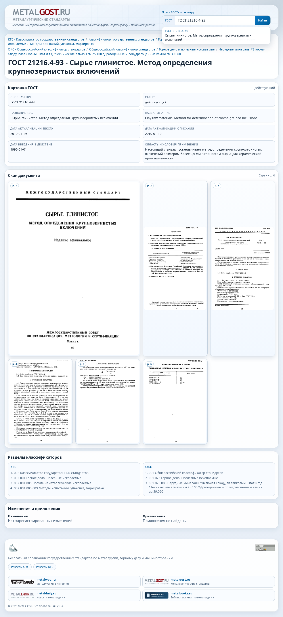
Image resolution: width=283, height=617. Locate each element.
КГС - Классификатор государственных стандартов (46, 39)
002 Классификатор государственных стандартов (51, 473)
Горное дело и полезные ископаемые (187, 49)
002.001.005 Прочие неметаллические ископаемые (52, 483)
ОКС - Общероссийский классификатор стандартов (46, 49)
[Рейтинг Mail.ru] (265, 547)
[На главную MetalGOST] (13, 548)
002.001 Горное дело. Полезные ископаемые (47, 478)
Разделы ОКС (20, 567)
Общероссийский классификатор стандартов (122, 49)
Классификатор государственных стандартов (121, 39)
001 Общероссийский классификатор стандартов (186, 473)
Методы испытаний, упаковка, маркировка (62, 44)
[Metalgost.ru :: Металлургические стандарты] (41, 15)
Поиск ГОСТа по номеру (178, 12)
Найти (262, 20)
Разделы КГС (44, 567)
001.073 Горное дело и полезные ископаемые (183, 478)
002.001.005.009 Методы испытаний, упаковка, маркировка (59, 488)
